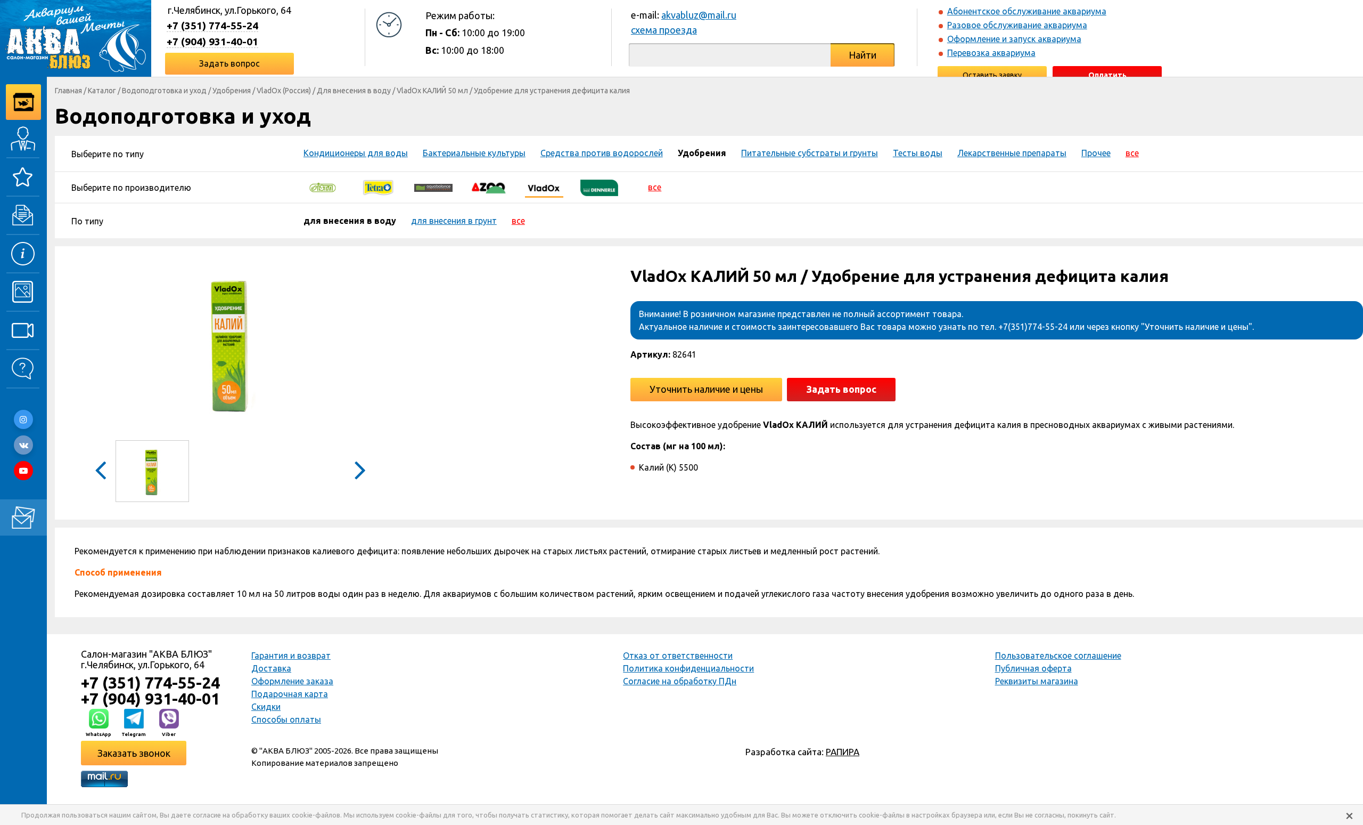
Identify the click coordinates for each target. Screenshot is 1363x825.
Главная (68, 90)
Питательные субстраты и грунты (809, 153)
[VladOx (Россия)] (544, 187)
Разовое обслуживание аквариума (1017, 25)
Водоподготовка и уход (164, 90)
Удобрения (231, 90)
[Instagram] (23, 419)
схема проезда (664, 30)
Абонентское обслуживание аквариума (1026, 11)
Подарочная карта (289, 694)
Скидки (266, 706)
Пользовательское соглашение (1058, 655)
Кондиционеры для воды (355, 153)
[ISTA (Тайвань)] (322, 187)
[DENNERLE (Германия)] (599, 187)
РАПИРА (842, 752)
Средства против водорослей (601, 153)
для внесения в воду (349, 220)
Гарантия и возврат (291, 655)
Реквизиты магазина (1036, 681)
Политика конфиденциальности (688, 668)
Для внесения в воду (354, 90)
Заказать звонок (133, 753)
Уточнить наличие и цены (706, 389)
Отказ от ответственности (678, 655)
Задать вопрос (229, 63)
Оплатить (1107, 75)
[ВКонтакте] (23, 445)
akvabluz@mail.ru (698, 15)
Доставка (271, 668)
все (1132, 153)
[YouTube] (23, 470)
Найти (862, 55)
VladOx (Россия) (284, 90)
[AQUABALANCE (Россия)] (433, 187)
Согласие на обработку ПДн (679, 681)
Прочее (1096, 153)
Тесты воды (917, 153)
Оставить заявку (992, 75)
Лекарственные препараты (1011, 153)
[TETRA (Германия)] (378, 187)
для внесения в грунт (454, 220)
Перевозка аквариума (991, 53)
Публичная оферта (1033, 668)
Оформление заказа (292, 681)
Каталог (102, 90)
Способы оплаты (286, 719)
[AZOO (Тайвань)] (489, 187)
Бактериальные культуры (474, 153)
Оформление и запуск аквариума (1014, 39)
